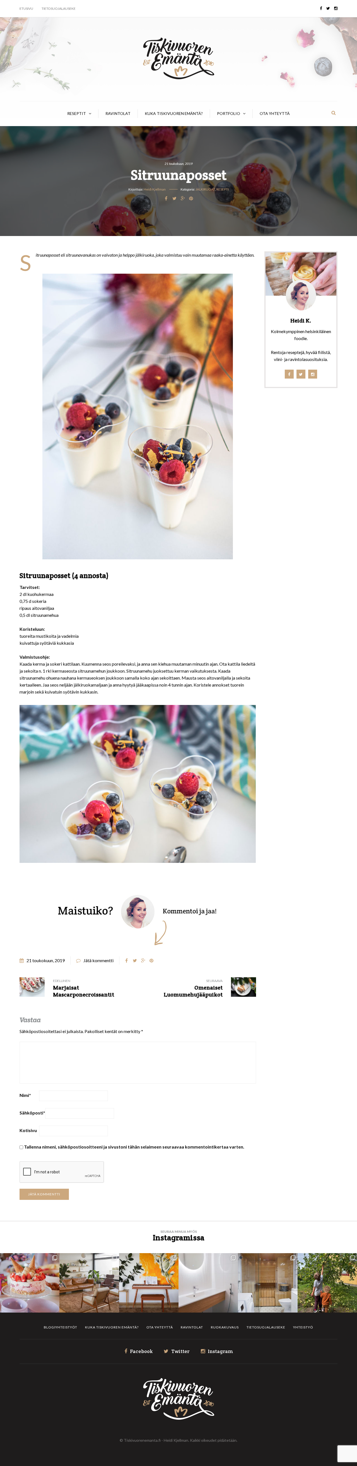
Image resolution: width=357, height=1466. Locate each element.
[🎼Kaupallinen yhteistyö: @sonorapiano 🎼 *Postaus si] (148, 1283)
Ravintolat (118, 113)
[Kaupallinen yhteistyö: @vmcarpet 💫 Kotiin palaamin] (89, 1283)
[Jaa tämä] (166, 198)
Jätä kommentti (98, 960)
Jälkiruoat (205, 189)
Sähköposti (32, 1112)
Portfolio (228, 113)
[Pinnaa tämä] (191, 198)
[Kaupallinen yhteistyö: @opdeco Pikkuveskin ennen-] (208, 1283)
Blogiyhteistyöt (60, 1327)
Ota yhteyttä (275, 113)
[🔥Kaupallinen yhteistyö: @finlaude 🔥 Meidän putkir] (267, 1283)
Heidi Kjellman (155, 189)
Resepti (222, 189)
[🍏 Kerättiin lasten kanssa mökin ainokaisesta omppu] (327, 1283)
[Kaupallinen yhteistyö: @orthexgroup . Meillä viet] (29, 1283)
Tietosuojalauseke (59, 8)
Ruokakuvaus (225, 1327)
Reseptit (76, 113)
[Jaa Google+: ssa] (182, 198)
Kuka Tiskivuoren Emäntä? (174, 113)
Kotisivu (28, 1130)
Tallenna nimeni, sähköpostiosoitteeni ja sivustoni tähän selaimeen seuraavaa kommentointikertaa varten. (134, 1146)
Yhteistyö (303, 1327)
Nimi (25, 1095)
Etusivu (26, 8)
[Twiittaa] (174, 198)
